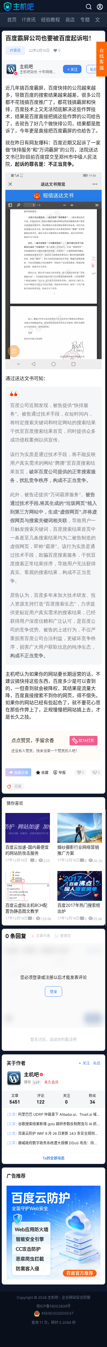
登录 (53, 991)
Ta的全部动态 (53, 1158)
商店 (70, 20)
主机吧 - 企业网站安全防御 (68, 1297)
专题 (85, 20)
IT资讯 (29, 20)
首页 (12, 20)
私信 (93, 69)
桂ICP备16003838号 (54, 1306)
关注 (74, 69)
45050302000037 (57, 1313)
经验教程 (50, 20)
